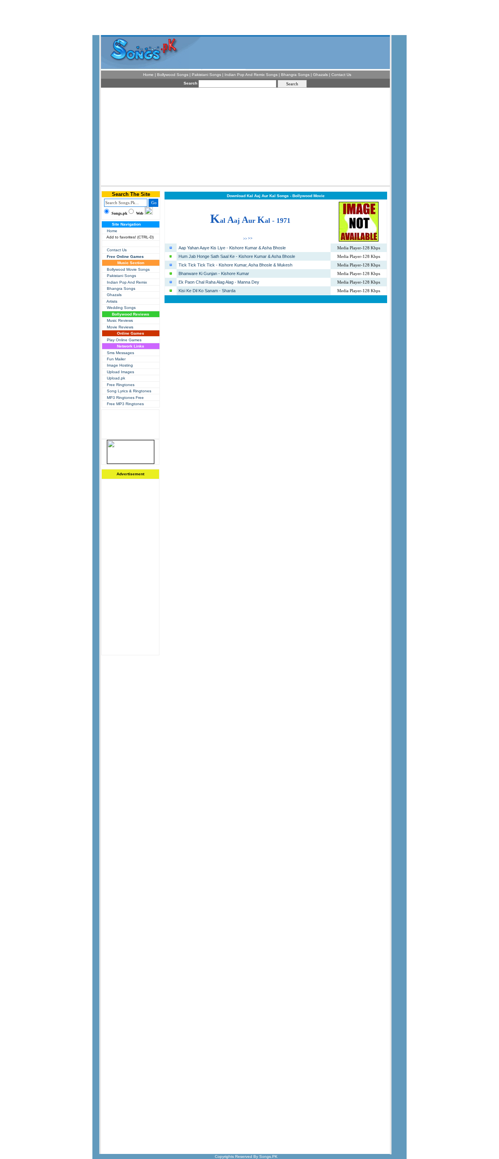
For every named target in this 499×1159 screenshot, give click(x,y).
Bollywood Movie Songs (128, 269)
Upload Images (120, 372)
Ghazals (114, 295)
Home (112, 231)
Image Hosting (120, 365)
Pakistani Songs (121, 275)
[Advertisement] (186, 136)
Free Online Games (125, 256)
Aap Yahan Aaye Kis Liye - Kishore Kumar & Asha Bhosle (232, 247)
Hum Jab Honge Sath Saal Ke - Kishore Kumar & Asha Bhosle (237, 256)
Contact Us (117, 250)
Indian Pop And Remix (127, 282)
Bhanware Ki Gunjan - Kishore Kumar (214, 273)
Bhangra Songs (121, 288)
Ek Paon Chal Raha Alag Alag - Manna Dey (219, 282)
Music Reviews (120, 320)
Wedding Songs (121, 307)
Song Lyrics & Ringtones (129, 391)
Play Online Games (124, 340)
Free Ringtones (120, 385)
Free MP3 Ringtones (125, 404)
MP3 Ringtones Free (125, 397)
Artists (111, 301)
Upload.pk (116, 378)
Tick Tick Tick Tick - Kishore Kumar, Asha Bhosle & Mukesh (235, 265)
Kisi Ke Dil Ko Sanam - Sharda (207, 290)
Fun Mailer (116, 359)
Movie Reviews (120, 327)
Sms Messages (120, 353)
